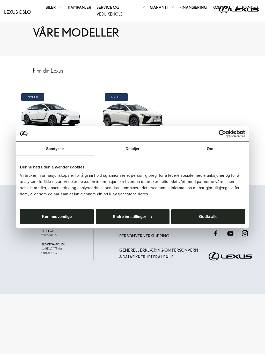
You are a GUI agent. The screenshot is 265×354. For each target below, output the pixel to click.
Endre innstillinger (129, 216)
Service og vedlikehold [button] (110, 10)
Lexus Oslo (17, 12)
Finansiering (193, 7)
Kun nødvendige (57, 216)
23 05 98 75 (49, 235)
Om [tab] (210, 148)
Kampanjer (79, 7)
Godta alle (208, 216)
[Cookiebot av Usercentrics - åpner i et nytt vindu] (222, 134)
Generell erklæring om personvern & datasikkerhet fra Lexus (158, 253)
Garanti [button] (159, 7)
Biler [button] (51, 7)
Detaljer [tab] (133, 148)
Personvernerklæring (144, 235)
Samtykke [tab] (55, 148)
